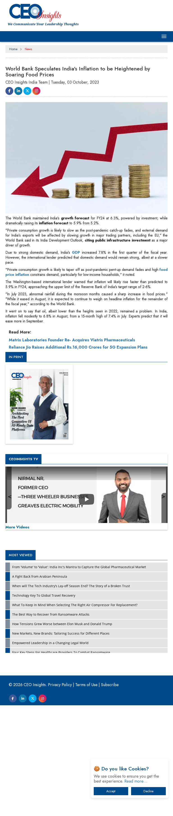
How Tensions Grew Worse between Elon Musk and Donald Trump (62, 624)
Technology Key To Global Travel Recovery (43, 595)
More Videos (17, 527)
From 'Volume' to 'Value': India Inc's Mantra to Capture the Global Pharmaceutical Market (79, 567)
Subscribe (110, 685)
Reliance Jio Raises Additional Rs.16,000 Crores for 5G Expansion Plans (78, 347)
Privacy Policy (60, 685)
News (28, 49)
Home (13, 49)
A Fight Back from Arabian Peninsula (39, 576)
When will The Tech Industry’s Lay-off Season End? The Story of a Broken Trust (71, 586)
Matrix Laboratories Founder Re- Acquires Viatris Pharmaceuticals (72, 340)
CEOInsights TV (23, 459)
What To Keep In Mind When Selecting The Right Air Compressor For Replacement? (74, 605)
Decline (148, 791)
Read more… (135, 781)
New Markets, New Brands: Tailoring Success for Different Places (60, 633)
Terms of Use (86, 685)
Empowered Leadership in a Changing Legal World (50, 643)
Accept (110, 791)
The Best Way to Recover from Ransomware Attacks (50, 614)
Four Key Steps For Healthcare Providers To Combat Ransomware (61, 652)
